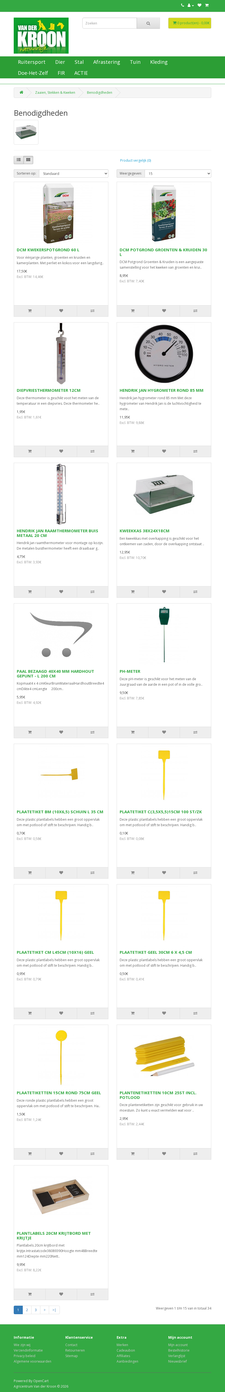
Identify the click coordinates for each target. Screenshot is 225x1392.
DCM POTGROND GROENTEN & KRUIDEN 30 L (163, 252)
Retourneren (75, 1350)
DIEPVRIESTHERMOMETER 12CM (49, 390)
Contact (71, 1345)
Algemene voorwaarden (32, 1361)
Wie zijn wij (22, 1345)
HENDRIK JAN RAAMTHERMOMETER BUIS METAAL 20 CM (57, 533)
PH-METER (130, 671)
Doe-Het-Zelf (32, 73)
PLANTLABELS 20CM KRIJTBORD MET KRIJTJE (54, 1235)
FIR (60, 73)
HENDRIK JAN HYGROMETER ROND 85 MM (162, 390)
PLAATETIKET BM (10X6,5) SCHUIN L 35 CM (60, 811)
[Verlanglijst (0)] (199, 5)
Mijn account (178, 1345)
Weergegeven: (131, 173)
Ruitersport (31, 62)
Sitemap (71, 1356)
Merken (122, 1345)
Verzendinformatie (28, 1350)
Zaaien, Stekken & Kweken (55, 92)
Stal (78, 62)
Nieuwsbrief (177, 1361)
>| (54, 1310)
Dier (59, 62)
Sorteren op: (26, 173)
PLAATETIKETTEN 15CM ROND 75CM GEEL (59, 1092)
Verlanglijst (176, 1356)
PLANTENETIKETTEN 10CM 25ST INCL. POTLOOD (158, 1095)
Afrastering (106, 62)
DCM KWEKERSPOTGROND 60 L (48, 249)
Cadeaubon (126, 1350)
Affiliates (123, 1356)
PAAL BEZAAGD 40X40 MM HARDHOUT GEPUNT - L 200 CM (55, 673)
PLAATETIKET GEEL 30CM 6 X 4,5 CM (156, 952)
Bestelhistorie (179, 1350)
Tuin (134, 62)
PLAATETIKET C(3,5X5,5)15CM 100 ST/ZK (161, 811)
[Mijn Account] (191, 5)
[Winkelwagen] (207, 5)
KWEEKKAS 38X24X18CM (145, 530)
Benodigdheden (99, 92)
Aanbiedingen (127, 1361)
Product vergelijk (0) (135, 160)
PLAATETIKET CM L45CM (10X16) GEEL (55, 952)
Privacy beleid (24, 1356)
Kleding (158, 62)
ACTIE (80, 73)
